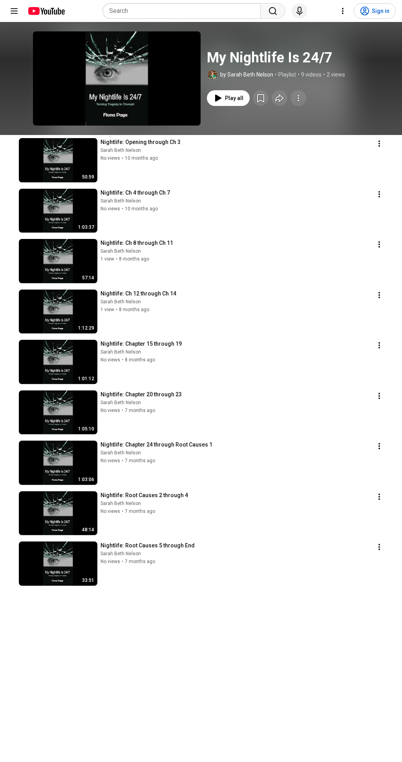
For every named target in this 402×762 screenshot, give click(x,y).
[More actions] (298, 98)
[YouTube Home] (46, 11)
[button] (117, 78)
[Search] (272, 11)
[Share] (279, 98)
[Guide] (14, 11)
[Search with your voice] (299, 11)
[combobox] (184, 11)
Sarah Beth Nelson (120, 150)
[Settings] (342, 11)
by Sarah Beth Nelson (246, 74)
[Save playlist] (261, 98)
